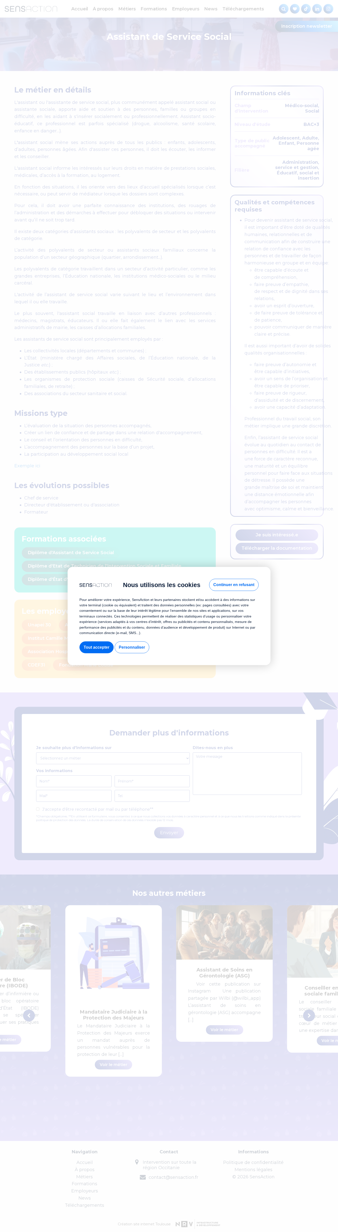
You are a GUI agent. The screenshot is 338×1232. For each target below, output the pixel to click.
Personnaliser (132, 647)
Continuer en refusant (233, 585)
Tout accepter (96, 647)
